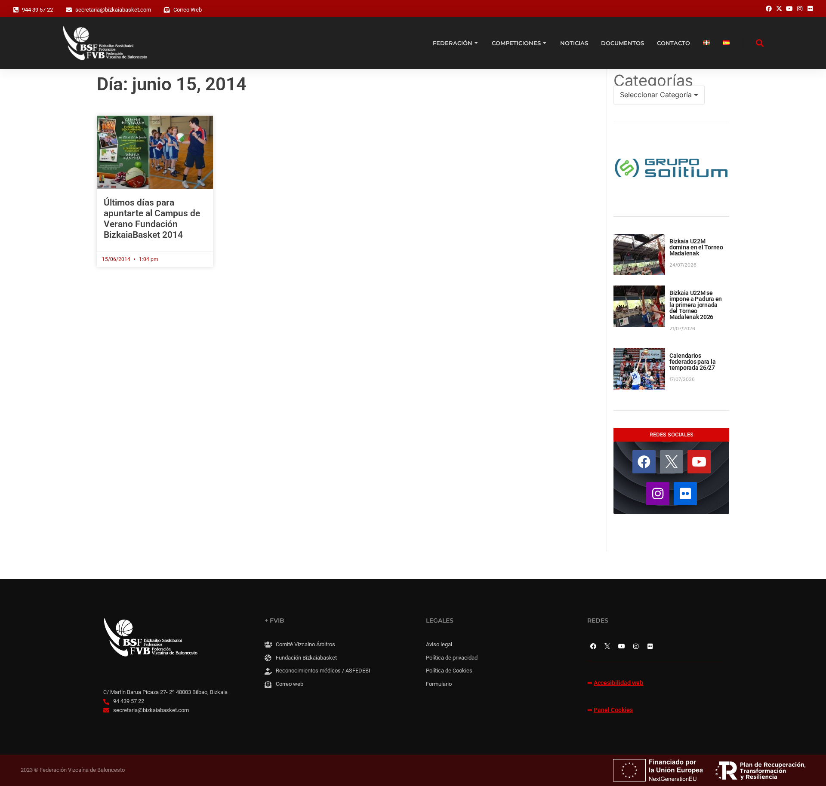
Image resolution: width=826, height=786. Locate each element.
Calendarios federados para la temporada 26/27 (692, 361)
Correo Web (187, 9)
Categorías (653, 80)
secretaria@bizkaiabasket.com (113, 9)
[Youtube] (699, 461)
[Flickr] (685, 493)
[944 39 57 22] (16, 10)
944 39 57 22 (37, 9)
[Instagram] (657, 493)
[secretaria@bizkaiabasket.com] (69, 10)
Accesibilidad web (618, 683)
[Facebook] (644, 461)
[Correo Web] (167, 10)
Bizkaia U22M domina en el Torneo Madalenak (696, 247)
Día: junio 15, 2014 (172, 84)
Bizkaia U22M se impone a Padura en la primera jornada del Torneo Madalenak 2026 (695, 304)
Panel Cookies (613, 710)
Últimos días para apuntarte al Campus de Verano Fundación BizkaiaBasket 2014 (152, 218)
